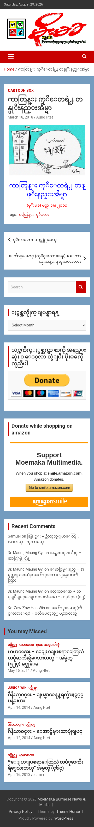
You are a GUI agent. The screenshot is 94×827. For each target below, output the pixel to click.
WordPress (63, 818)
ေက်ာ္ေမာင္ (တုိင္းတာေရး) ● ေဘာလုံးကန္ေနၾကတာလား (45, 259)
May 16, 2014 (19, 670)
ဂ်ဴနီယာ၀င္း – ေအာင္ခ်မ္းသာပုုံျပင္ (45, 731)
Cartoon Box (21, 90)
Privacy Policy (20, 811)
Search (81, 287)
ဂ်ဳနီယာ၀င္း (16, 724)
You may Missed (27, 631)
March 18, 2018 (20, 117)
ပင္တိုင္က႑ (12, 645)
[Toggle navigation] (11, 57)
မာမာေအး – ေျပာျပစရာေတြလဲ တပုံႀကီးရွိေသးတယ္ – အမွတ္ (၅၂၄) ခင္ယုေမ (46, 658)
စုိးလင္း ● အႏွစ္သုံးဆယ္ (35, 239)
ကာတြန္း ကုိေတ (33, 214)
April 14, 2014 (19, 707)
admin (38, 774)
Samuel (14, 536)
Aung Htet (44, 117)
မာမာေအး (26, 645)
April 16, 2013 (19, 774)
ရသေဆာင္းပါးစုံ (48, 645)
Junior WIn (17, 688)
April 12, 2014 (19, 738)
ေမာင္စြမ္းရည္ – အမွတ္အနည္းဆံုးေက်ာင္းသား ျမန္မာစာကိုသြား (46, 575)
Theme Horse (68, 811)
